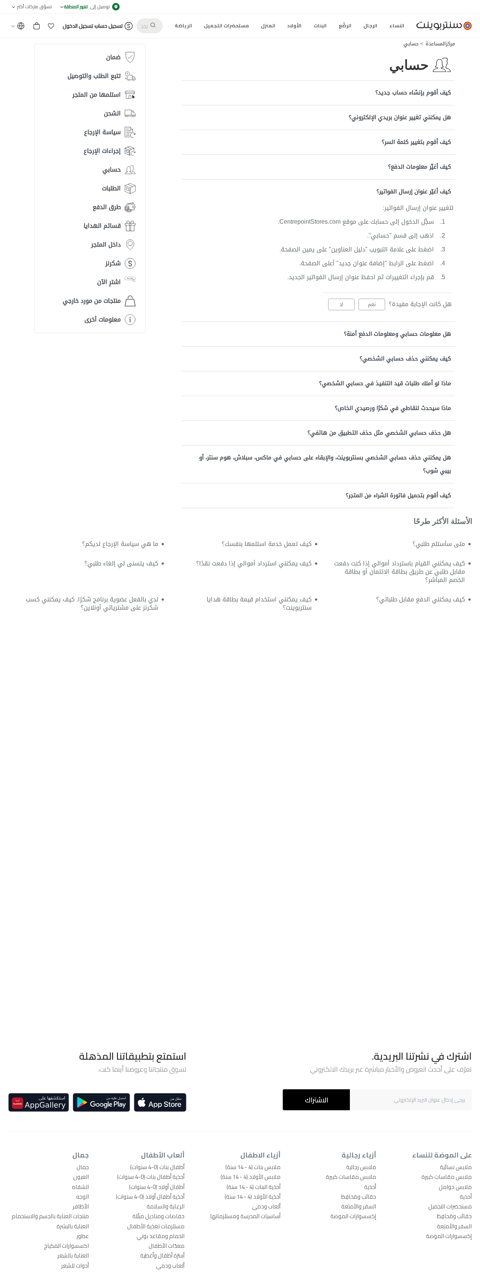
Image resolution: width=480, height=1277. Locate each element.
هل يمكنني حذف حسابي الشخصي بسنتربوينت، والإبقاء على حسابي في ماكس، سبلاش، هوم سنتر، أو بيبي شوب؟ (325, 464)
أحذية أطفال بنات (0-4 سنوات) (150, 1176)
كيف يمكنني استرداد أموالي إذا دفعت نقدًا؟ (254, 563)
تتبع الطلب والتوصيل (94, 76)
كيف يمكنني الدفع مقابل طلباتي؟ (420, 599)
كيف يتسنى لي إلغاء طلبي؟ (121, 563)
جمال (82, 1167)
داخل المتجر (106, 244)
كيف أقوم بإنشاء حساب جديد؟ (413, 92)
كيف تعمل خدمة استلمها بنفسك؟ (267, 544)
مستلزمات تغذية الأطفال (155, 1226)
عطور (82, 1236)
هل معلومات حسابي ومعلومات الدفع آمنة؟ (397, 334)
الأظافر (81, 1206)
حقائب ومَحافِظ (454, 1216)
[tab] (318, 93)
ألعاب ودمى (266, 1206)
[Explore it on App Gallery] (38, 1102)
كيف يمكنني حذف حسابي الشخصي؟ (405, 358)
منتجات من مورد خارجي (92, 301)
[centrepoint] (441, 26)
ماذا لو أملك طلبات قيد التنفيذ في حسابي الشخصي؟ (385, 383)
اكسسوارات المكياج (66, 1245)
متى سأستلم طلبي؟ (438, 544)
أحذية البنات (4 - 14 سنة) (253, 1186)
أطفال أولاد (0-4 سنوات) (156, 1186)
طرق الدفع (107, 207)
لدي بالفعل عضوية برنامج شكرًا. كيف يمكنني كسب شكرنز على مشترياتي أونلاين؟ (92, 603)
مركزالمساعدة (440, 44)
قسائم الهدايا (102, 226)
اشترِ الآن (109, 282)
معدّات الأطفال (166, 1245)
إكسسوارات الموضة (449, 1236)
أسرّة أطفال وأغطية (162, 1255)
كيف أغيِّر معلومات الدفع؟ (419, 166)
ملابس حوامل (455, 1186)
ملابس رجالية (361, 1167)
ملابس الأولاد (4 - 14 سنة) (250, 1176)
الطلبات (111, 188)
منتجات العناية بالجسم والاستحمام (50, 1216)
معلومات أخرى (102, 319)
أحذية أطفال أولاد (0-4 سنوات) (150, 1196)
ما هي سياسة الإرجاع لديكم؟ (120, 544)
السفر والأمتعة (454, 1226)
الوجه (82, 1196)
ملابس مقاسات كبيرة (447, 1176)
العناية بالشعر (73, 1255)
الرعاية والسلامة (165, 1206)
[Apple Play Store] (160, 1102)
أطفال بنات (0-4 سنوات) (157, 1167)
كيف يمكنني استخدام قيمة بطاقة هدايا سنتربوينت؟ (259, 603)
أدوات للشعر (75, 1265)
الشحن (112, 113)
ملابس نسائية (456, 1167)
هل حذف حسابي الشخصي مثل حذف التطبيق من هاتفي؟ (379, 433)
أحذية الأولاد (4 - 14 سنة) (252, 1196)
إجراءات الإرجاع (102, 151)
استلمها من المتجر (96, 94)
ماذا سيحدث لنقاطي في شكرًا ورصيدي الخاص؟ (393, 408)
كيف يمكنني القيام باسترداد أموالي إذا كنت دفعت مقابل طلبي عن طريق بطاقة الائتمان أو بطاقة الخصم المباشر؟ (399, 572)
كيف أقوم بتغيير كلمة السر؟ (416, 142)
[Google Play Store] (101, 1102)
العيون (81, 1176)
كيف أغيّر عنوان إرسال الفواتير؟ (413, 191)
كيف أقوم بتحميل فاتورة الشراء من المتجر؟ (398, 495)
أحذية (466, 1196)
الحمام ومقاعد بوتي (160, 1236)
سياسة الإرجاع (102, 132)
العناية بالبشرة (73, 1226)
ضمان (113, 57)
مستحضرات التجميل (450, 1206)
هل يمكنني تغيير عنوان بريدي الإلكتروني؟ (400, 117)
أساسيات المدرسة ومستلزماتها (245, 1216)
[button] (51, 25)
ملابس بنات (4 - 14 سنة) (252, 1167)
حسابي (411, 44)
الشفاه (80, 1186)
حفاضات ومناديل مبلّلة (158, 1216)
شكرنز (113, 263)
